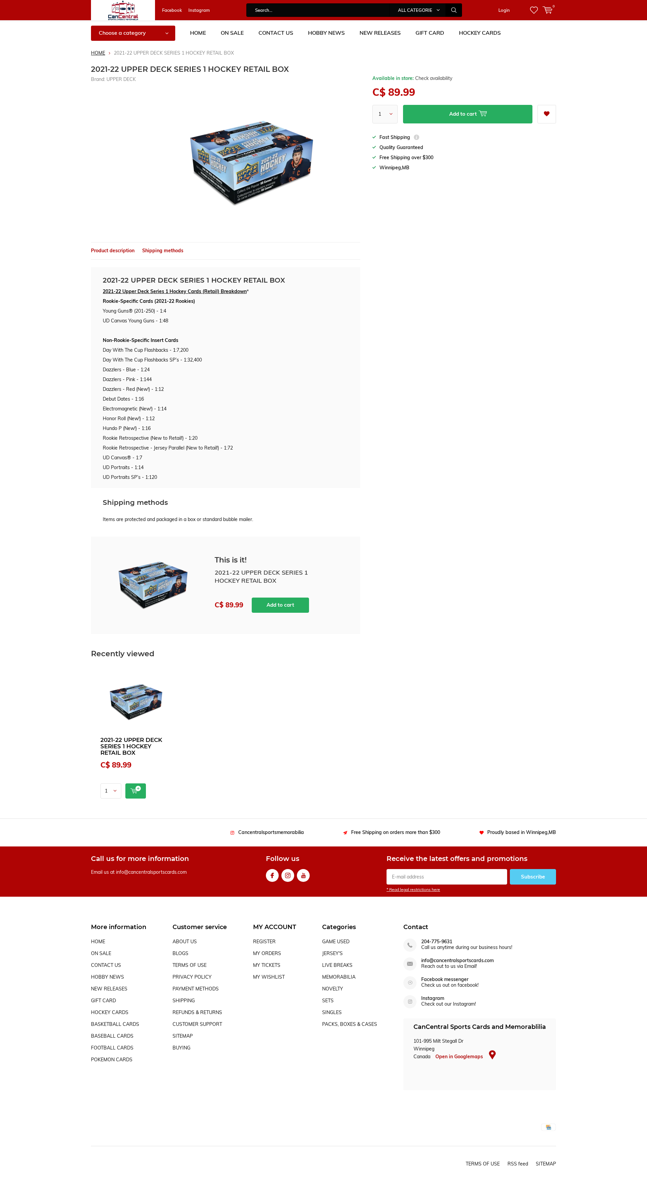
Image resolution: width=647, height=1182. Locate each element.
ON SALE (232, 32)
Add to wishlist (546, 114)
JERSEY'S (332, 953)
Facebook (172, 10)
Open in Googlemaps (459, 1057)
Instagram (199, 10)
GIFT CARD (429, 32)
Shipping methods (162, 251)
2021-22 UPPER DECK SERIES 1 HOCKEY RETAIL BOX (131, 746)
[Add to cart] (135, 791)
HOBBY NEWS (326, 32)
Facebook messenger (444, 979)
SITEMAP (183, 1036)
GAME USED (335, 942)
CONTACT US (275, 32)
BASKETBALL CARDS (115, 1024)
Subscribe (533, 876)
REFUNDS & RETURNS (197, 1012)
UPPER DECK (121, 79)
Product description (112, 251)
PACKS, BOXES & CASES (349, 1024)
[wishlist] (534, 10)
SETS (328, 1001)
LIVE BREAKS (337, 965)
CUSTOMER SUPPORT (197, 1024)
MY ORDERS (267, 953)
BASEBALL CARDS (112, 1036)
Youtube (303, 875)
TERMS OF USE (190, 965)
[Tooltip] (416, 138)
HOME (198, 32)
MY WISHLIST (269, 977)
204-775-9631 (436, 942)
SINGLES (332, 1012)
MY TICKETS (266, 965)
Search (454, 10)
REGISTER (264, 942)
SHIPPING (184, 1001)
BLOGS (180, 953)
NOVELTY (332, 989)
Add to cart (280, 605)
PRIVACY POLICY (192, 977)
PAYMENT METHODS (196, 989)
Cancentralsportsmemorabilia (271, 832)
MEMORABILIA (339, 977)
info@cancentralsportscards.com (457, 960)
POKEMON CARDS (111, 1060)
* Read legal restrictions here (413, 889)
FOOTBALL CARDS (112, 1048)
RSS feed (517, 1164)
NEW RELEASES (380, 32)
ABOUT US (185, 942)
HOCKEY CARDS (480, 32)
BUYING (181, 1048)
